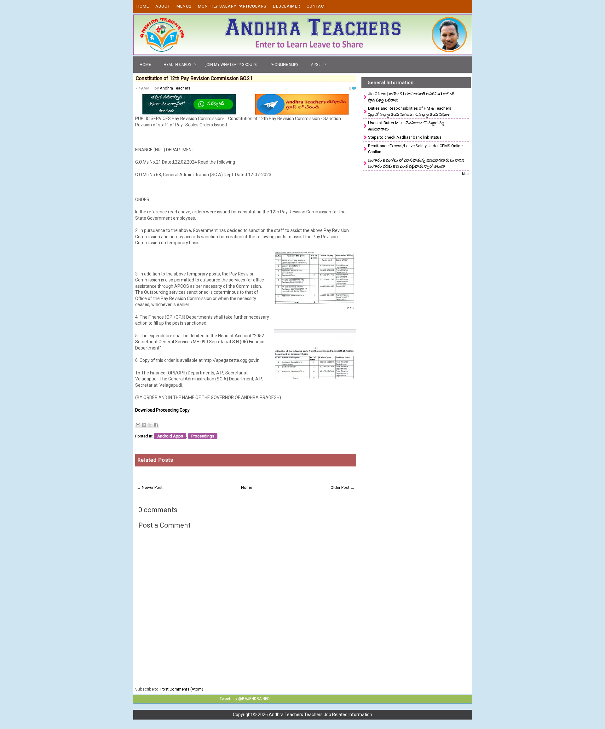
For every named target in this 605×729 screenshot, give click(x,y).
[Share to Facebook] (156, 425)
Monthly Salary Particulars (232, 6)
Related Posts (155, 460)
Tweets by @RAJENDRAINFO (245, 699)
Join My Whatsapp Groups (231, 64)
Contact (316, 6)
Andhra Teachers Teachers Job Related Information (320, 714)
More (465, 174)
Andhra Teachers (175, 88)
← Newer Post (150, 487)
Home (142, 6)
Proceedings (202, 436)
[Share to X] (150, 425)
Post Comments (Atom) (181, 689)
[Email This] (138, 425)
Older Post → (342, 487)
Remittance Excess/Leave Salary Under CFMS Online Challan (415, 148)
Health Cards (177, 64)
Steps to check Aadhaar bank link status (404, 137)
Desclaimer (286, 6)
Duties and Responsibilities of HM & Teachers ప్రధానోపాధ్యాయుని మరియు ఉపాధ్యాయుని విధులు (409, 111)
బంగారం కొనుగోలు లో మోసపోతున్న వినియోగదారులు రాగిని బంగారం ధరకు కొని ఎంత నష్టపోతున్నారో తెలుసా (416, 163)
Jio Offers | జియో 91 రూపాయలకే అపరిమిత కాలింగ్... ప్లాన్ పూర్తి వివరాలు (412, 96)
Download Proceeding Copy (162, 410)
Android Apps (170, 436)
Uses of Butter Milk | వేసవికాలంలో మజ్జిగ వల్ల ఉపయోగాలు (406, 125)
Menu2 (184, 6)
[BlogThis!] (144, 425)
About (162, 6)
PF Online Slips (283, 64)
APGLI (316, 64)
